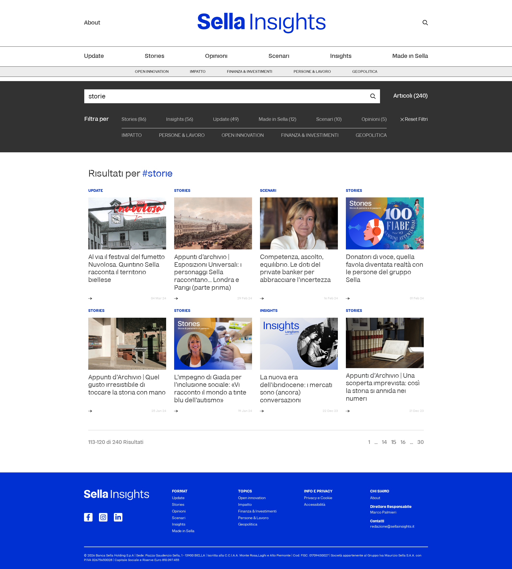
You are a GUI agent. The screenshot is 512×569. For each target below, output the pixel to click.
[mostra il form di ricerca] (425, 22)
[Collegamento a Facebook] (88, 517)
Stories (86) (134, 119)
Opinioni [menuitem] (216, 56)
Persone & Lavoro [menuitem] (312, 72)
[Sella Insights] (261, 23)
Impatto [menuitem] (198, 72)
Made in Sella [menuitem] (410, 56)
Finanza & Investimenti (310, 135)
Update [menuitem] (94, 56)
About (92, 23)
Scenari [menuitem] (279, 56)
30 (420, 442)
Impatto (132, 135)
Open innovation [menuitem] (152, 72)
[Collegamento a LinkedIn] (118, 517)
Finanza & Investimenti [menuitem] (249, 72)
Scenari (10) (329, 119)
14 (384, 442)
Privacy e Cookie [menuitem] (318, 498)
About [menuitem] (375, 498)
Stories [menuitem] (154, 56)
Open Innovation (243, 135)
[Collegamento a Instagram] (103, 517)
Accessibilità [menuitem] (314, 505)
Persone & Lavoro (182, 135)
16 (403, 442)
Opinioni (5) (374, 119)
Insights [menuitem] (340, 56)
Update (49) (226, 119)
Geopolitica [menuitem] (364, 72)
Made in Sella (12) (277, 119)
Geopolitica (371, 135)
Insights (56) (179, 119)
